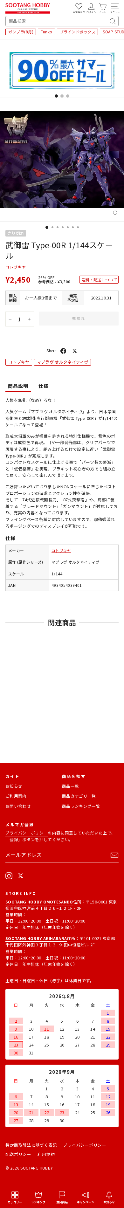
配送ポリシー (18, 1154)
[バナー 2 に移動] (62, 96)
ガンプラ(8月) (20, 31)
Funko (46, 31)
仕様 (43, 385)
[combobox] (62, 21)
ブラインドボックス (78, 31)
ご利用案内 (16, 796)
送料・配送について (99, 279)
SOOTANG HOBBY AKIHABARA (36, 938)
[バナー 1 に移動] (56, 96)
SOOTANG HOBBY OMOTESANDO (39, 902)
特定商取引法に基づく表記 (31, 1145)
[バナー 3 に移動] (67, 96)
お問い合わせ (18, 806)
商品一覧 (70, 786)
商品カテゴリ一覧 (79, 796)
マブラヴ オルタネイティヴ (62, 362)
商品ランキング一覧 (81, 806)
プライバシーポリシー (26, 833)
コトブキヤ (15, 267)
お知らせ (13, 786)
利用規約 (46, 1154)
